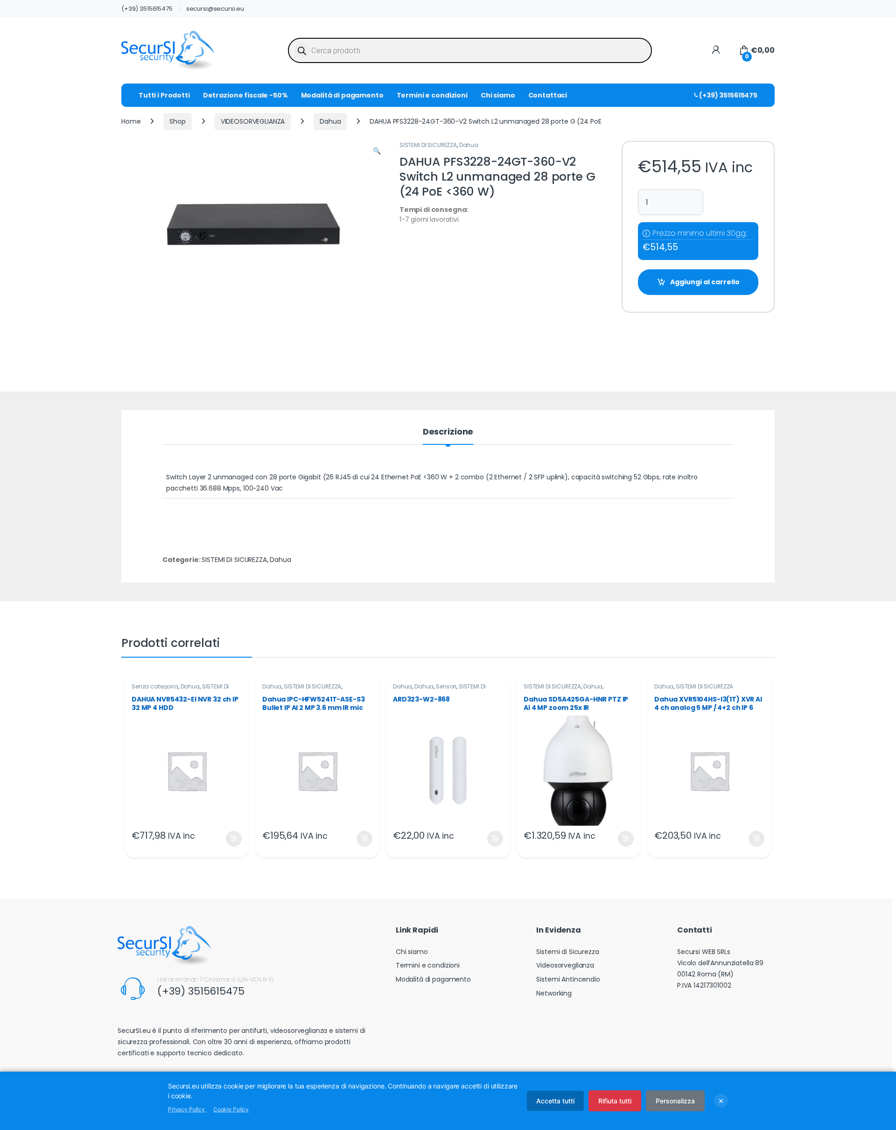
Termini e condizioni (432, 95)
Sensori (446, 686)
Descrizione (448, 432)
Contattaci (547, 95)
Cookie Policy (231, 1109)
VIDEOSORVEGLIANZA (253, 121)
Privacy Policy (187, 1109)
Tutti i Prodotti (164, 95)
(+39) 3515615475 (147, 8)
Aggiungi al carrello (705, 282)
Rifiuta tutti (614, 1101)
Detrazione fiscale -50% (245, 95)
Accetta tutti (555, 1101)
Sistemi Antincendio (568, 979)
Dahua (330, 121)
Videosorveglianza (565, 965)
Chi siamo (498, 95)
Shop (177, 121)
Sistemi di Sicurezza (567, 951)
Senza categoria (155, 686)
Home (130, 121)
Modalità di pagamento (342, 95)
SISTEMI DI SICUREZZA (428, 145)
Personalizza (675, 1101)
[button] (377, 151)
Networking (554, 993)
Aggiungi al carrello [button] (228, 839)
